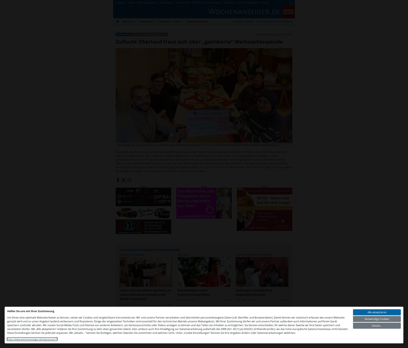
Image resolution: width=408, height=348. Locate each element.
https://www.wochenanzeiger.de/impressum (31, 339)
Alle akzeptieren (377, 312)
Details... (377, 325)
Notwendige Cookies (377, 319)
